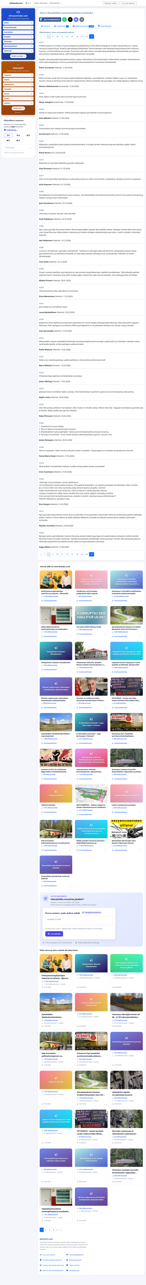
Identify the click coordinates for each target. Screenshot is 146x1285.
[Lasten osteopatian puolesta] (126, 799)
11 (62, 36)
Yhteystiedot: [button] (54, 3)
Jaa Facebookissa (52, 19)
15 (82, 36)
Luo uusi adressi (128, 3)
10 (57, 36)
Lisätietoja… (12, 130)
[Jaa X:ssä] (70, 19)
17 (92, 36)
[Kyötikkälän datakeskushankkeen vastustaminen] (56, 729)
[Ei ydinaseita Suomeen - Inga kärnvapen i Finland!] (91, 729)
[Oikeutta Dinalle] (56, 799)
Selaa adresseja (40, 3)
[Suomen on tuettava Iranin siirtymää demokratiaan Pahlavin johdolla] (91, 693)
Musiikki (18, 37)
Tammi (18, 98)
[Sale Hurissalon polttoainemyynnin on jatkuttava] (56, 836)
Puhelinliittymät (18, 27)
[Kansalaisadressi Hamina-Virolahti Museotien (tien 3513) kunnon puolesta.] (126, 622)
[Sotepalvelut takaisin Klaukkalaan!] (56, 657)
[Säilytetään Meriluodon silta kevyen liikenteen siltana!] (126, 836)
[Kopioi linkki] (81, 19)
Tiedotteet (62, 26)
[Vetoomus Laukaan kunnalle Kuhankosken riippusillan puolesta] (126, 765)
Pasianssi (18, 75)
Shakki (18, 80)
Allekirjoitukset (84, 26)
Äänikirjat (18, 41)
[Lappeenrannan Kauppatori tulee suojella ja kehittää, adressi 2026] (126, 658)
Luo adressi (56, 934)
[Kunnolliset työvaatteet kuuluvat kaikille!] (56, 872)
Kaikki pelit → (18, 108)
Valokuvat (18, 51)
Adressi (46, 26)
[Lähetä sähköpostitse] (76, 19)
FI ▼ (29, 3)
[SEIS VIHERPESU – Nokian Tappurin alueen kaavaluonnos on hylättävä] (91, 800)
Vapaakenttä (18, 84)
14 (77, 36)
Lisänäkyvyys (106, 26)
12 (67, 36)
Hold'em (18, 103)
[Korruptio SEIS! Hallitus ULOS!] (91, 621)
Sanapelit (18, 89)
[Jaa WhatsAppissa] (64, 19)
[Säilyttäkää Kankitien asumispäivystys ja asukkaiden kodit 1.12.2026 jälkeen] (56, 622)
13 (72, 36)
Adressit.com (16, 3)
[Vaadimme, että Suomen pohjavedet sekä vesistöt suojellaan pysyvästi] (91, 586)
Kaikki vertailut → (18, 56)
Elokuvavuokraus (18, 46)
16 (87, 36)
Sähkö (18, 23)
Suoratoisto (18, 32)
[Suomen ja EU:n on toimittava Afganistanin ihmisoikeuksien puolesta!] (56, 765)
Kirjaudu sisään (111, 3)
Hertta (18, 94)
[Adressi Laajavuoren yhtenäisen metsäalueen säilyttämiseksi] (56, 693)
